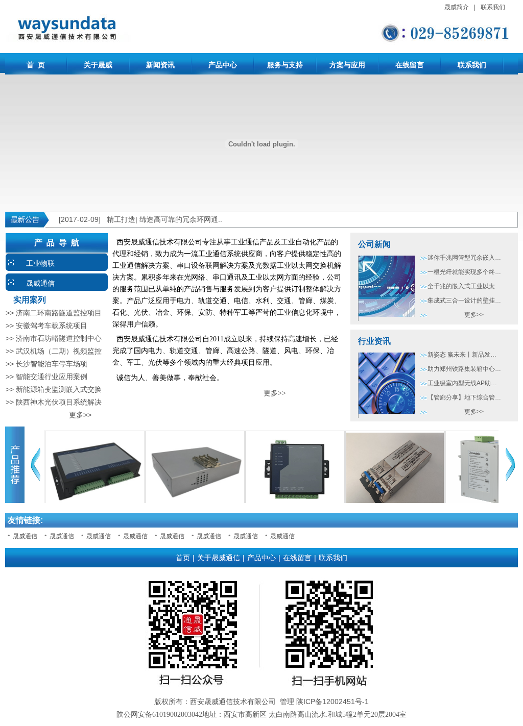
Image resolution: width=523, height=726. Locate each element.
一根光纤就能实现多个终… (464, 272)
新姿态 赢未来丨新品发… (461, 354)
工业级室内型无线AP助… (462, 383)
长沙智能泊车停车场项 (51, 364)
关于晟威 (98, 65)
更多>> (48, 415)
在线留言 (409, 65)
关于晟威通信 (218, 558)
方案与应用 (347, 65)
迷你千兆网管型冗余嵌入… (464, 257)
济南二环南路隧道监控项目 (59, 313)
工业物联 (40, 263)
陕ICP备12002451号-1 (332, 701)
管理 (287, 701)
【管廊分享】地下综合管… (464, 397)
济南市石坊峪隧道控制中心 (59, 338)
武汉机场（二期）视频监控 (59, 351)
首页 (183, 558)
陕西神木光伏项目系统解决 (59, 402)
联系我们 (493, 7)
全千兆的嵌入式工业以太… (464, 286)
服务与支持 (285, 65)
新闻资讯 (160, 65)
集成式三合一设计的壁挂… (464, 300)
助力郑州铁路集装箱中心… (464, 368)
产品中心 (222, 65)
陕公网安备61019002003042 (159, 714)
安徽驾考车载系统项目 (51, 325)
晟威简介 (456, 7)
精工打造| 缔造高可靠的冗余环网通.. (164, 219)
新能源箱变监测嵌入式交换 (59, 389)
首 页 (36, 65)
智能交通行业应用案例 (51, 376)
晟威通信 (40, 283)
